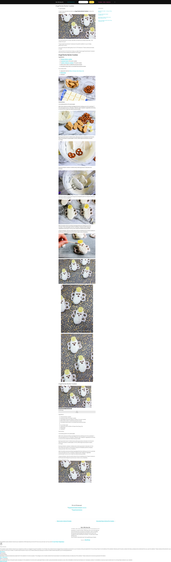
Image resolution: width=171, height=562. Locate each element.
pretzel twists (65, 61)
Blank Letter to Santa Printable (64, 521)
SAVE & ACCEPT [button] (3, 561)
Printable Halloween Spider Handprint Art (103, 15)
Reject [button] (57, 541)
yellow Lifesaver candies (67, 63)
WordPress (87, 540)
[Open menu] (114, 2)
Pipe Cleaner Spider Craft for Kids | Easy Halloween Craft (104, 18)
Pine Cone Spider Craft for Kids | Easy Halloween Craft (105, 21)
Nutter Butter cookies (66, 59)
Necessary (3, 553)
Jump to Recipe (62, 8)
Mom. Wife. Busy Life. (59, 2)
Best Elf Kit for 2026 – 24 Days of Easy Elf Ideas (105, 11)
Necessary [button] (2, 551)
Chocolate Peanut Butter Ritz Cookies (105, 521)
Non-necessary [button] (3, 557)
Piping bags (63, 72)
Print (77, 411)
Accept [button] (54, 541)
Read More (61, 541)
